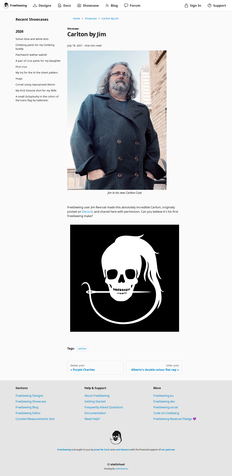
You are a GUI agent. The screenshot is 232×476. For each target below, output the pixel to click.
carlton (82, 348)
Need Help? (92, 419)
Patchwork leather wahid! (31, 54)
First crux (21, 66)
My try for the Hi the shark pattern (37, 72)
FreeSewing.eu (163, 396)
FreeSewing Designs (29, 396)
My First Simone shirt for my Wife (36, 90)
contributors (122, 449)
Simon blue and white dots (32, 39)
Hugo (19, 78)
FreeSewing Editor (28, 413)
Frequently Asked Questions (103, 407)
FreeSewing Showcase (31, 401)
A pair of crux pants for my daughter (38, 60)
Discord (87, 212)
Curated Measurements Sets (35, 419)
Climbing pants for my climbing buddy (35, 47)
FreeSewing (64, 449)
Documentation (95, 413)
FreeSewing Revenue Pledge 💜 (174, 419)
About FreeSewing (96, 396)
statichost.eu (121, 468)
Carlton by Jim (110, 18)
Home (76, 18)
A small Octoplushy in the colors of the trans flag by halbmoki (37, 98)
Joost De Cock (102, 449)
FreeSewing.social (165, 407)
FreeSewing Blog (27, 407)
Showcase (91, 18)
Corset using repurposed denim (35, 84)
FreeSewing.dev (164, 401)
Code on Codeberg (166, 413)
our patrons (168, 449)
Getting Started (95, 401)
